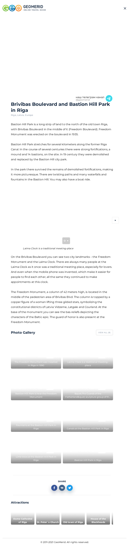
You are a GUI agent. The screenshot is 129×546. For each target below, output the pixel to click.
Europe (29, 115)
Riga (14, 115)
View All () (104, 332)
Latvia (21, 115)
